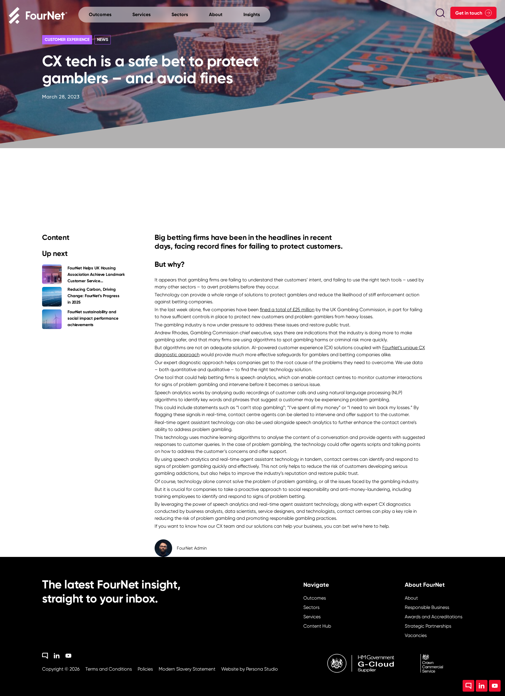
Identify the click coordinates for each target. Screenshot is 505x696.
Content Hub (317, 626)
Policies (145, 669)
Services (312, 616)
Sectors (311, 607)
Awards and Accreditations (433, 616)
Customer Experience (67, 39)
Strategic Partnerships (428, 626)
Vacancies (416, 635)
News (102, 39)
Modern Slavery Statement (187, 669)
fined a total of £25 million (287, 309)
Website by (249, 669)
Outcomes (314, 598)
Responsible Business (427, 607)
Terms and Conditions (108, 669)
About (411, 598)
